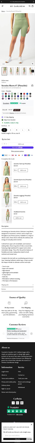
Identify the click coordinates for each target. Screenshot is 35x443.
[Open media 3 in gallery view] (17, 71)
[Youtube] (17, 402)
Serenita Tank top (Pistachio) (22, 164)
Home (3, 11)
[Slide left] (1, 1)
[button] (30, 6)
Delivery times (6, 385)
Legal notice (5, 371)
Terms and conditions (8, 378)
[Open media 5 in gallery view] (30, 71)
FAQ (19, 371)
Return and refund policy (9, 392)
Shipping (12, 113)
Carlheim (18, 442)
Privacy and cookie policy (9, 382)
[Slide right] (33, 1)
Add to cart (23, 170)
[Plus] (6, 144)
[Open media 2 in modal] (17, 39)
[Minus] (2, 144)
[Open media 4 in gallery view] (24, 71)
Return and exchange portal (24, 383)
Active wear (5, 80)
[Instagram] (21, 402)
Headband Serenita (19, 212)
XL (28, 130)
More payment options (17, 151)
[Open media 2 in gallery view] (11, 71)
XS (4, 130)
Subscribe (17, 439)
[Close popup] (31, 424)
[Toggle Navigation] (3, 6)
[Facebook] (13, 402)
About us (4, 375)
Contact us (21, 375)
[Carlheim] (17, 6)
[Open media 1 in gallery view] (4, 71)
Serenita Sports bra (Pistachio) (22, 179)
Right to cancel (6, 389)
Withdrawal (21, 387)
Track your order (23, 378)
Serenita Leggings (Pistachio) (22, 195)
